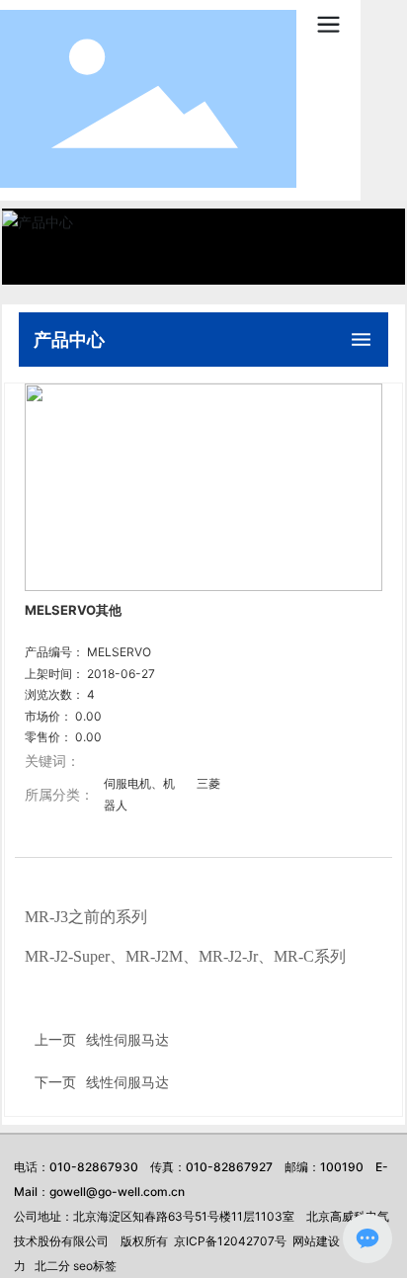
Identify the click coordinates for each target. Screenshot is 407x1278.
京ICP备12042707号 (230, 1241)
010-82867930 (93, 1166)
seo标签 (95, 1265)
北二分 (52, 1265)
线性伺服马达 (127, 1081)
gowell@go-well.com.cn (117, 1191)
